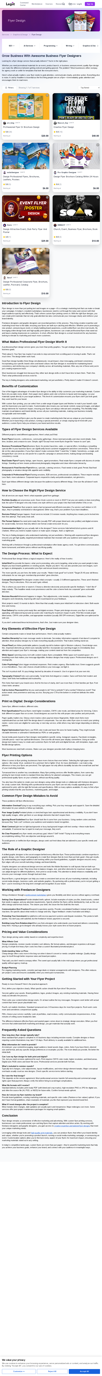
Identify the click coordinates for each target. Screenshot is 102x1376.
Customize (18, 1371)
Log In (79, 4)
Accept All (84, 1371)
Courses (49, 4)
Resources (60, 4)
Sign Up (90, 4)
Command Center (24, 4)
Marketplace (37, 4)
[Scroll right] (98, 46)
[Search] (63, 3)
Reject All (52, 1371)
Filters (11, 88)
